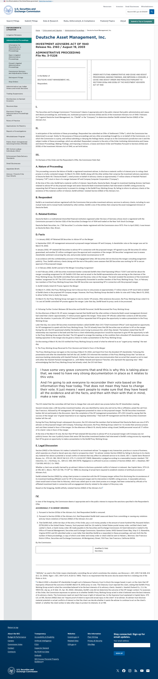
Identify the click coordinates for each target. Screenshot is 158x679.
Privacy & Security (95, 641)
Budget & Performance (17, 637)
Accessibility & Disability (44, 637)
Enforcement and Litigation (52, 30)
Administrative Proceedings (74, 30)
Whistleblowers (147, 6)
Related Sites (73, 641)
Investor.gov (72, 637)
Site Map (91, 644)
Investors (119, 6)
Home (38, 30)
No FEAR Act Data (42, 652)
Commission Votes (15, 644)
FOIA (37, 644)
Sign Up (119, 653)
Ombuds (38, 655)
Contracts (12, 652)
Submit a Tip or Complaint (141, 21)
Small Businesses (132, 6)
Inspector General (42, 648)
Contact (11, 648)
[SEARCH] (151, 11)
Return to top (13, 627)
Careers (11, 641)
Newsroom (107, 6)
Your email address (121, 641)
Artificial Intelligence (43, 641)
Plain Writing (93, 637)
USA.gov (71, 644)
